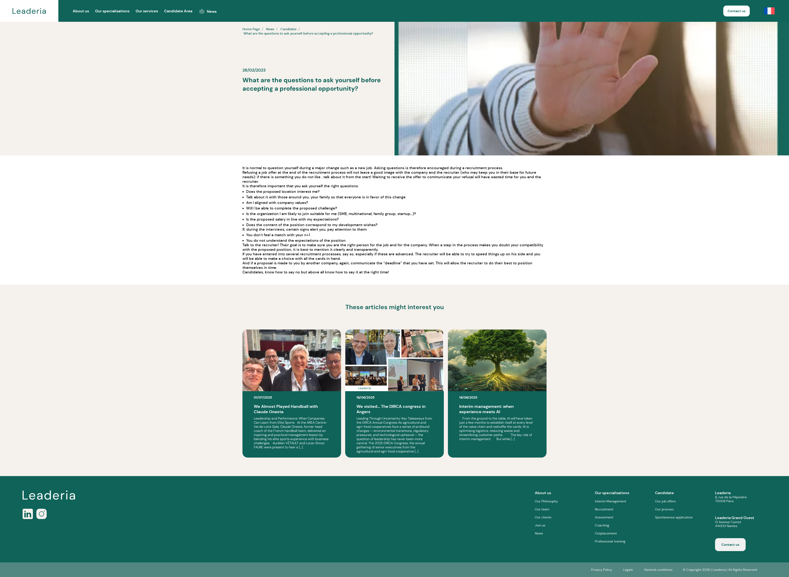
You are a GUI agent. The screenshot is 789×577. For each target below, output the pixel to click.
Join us (540, 525)
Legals (628, 570)
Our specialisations (112, 11)
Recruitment (604, 509)
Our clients (543, 517)
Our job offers (665, 501)
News (539, 533)
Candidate (664, 492)
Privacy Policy (601, 570)
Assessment (604, 517)
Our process (664, 509)
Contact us (736, 11)
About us (543, 492)
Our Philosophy (546, 501)
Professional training (610, 541)
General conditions (658, 570)
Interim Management (610, 501)
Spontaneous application (674, 517)
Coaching (602, 525)
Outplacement (606, 533)
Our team (542, 509)
